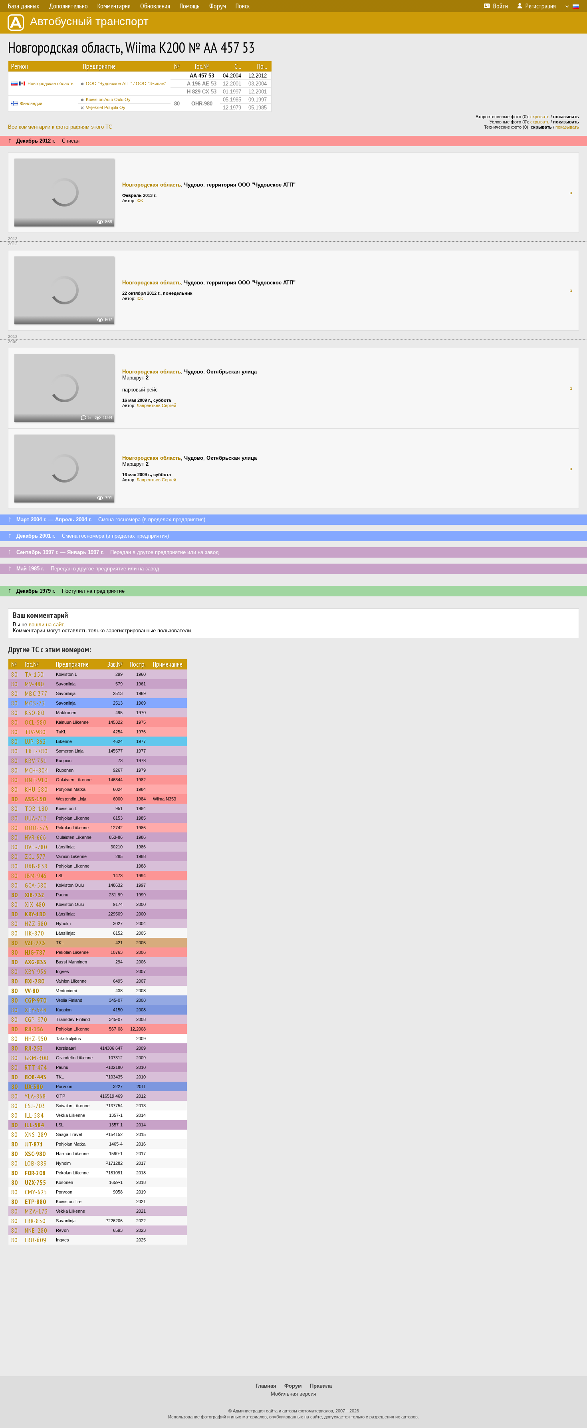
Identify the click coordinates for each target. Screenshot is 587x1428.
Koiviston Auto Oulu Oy (108, 99)
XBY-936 (36, 971)
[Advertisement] (293, 1314)
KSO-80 (34, 713)
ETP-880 (35, 1202)
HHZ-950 (36, 1039)
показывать (567, 127)
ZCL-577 (35, 856)
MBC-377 (36, 693)
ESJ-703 (35, 1106)
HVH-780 (36, 847)
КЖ (140, 200)
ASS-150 (35, 799)
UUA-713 (36, 818)
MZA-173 (36, 1211)
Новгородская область (50, 83)
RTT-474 (36, 1067)
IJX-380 (34, 1086)
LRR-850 (35, 1221)
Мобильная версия (293, 1394)
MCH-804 (36, 770)
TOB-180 (36, 808)
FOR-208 (35, 1173)
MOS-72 (35, 703)
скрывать (539, 116)
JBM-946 (36, 876)
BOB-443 (35, 1077)
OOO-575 (37, 828)
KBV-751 (36, 761)
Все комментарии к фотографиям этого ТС (60, 127)
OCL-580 (35, 722)
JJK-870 (34, 933)
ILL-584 (34, 1115)
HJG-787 (35, 952)
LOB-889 (36, 1163)
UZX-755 (35, 1182)
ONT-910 (36, 780)
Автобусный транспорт (89, 21)
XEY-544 (35, 1010)
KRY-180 (35, 914)
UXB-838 (36, 866)
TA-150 (34, 674)
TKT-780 (36, 751)
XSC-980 (35, 1154)
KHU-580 (36, 789)
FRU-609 (35, 1240)
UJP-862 (35, 741)
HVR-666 (35, 837)
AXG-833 (35, 962)
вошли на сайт (46, 625)
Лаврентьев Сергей (156, 405)
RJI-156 (34, 1029)
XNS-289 (36, 1134)
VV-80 (32, 991)
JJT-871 (34, 1144)
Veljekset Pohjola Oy (105, 107)
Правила (321, 1386)
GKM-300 (36, 1058)
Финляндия (31, 103)
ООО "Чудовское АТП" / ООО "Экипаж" (126, 83)
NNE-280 (36, 1230)
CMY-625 (36, 1192)
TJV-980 (35, 732)
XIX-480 (35, 904)
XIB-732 (34, 895)
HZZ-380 (36, 924)
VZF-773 (35, 943)
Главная (266, 1386)
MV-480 (34, 684)
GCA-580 (36, 885)
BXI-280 (34, 981)
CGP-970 (35, 1000)
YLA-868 (35, 1096)
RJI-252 (34, 1048)
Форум (293, 1386)
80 (14, 674)
